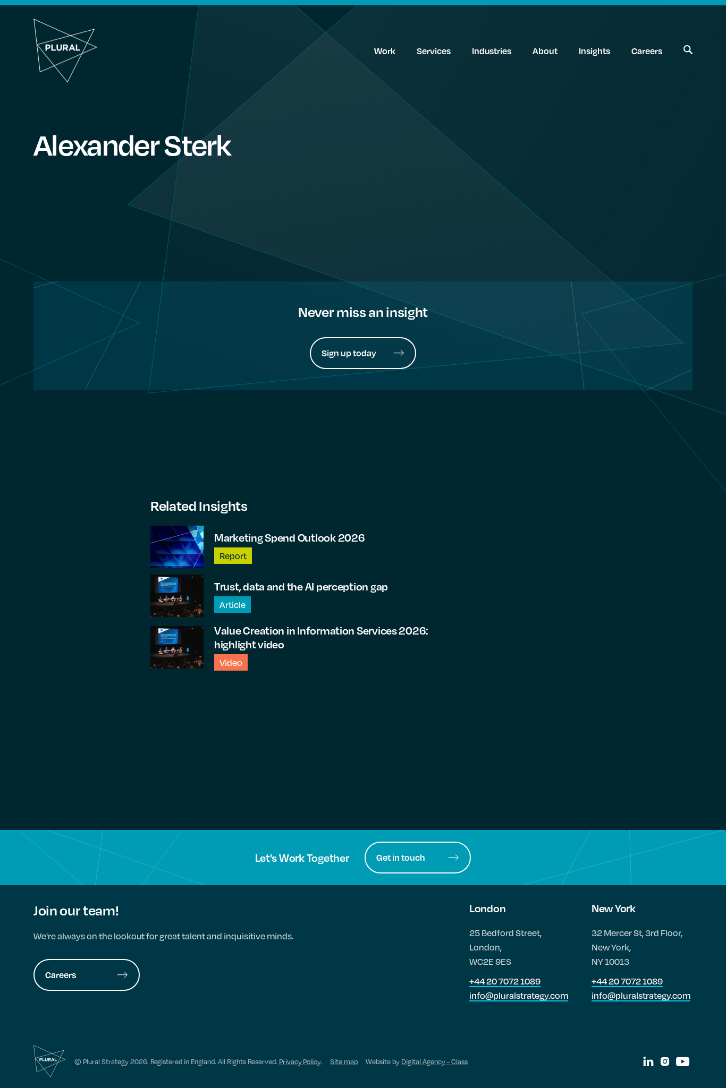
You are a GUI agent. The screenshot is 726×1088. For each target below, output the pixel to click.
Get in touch (400, 857)
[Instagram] (665, 1061)
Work (384, 50)
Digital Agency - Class (434, 1061)
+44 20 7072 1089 (505, 981)
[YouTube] (682, 1061)
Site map (344, 1061)
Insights (594, 50)
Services (434, 50)
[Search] (688, 50)
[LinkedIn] (648, 1061)
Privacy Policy (300, 1061)
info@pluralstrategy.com (518, 995)
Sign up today (349, 352)
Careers (646, 50)
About (545, 50)
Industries (492, 50)
